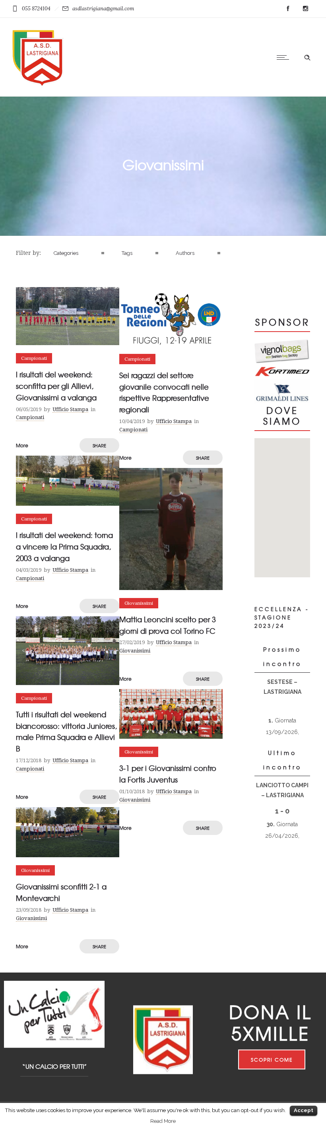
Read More (163, 1121)
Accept (303, 1110)
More (22, 445)
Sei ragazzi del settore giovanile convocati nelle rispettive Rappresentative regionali (164, 392)
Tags (127, 253)
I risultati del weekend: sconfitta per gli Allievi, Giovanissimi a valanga (56, 386)
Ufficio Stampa (70, 409)
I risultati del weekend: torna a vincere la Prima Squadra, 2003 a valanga (64, 546)
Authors (185, 253)
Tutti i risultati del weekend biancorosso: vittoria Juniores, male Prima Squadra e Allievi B (66, 731)
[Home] (38, 86)
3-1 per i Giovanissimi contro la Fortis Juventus (167, 774)
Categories (66, 253)
